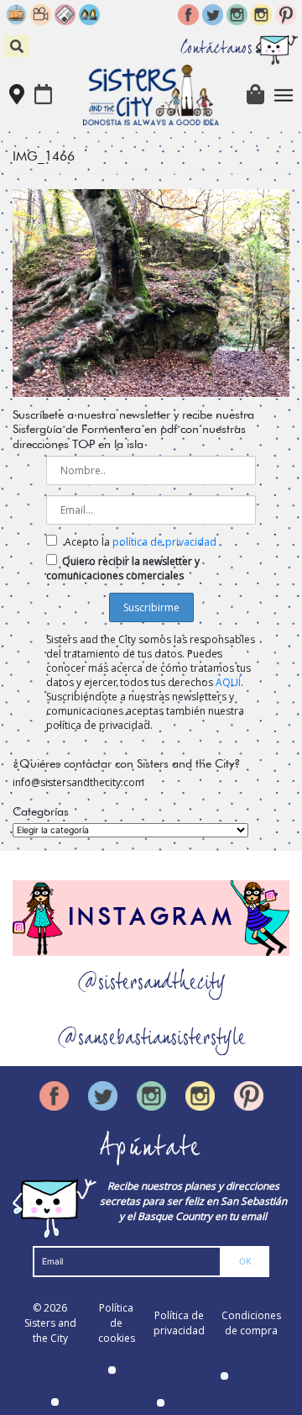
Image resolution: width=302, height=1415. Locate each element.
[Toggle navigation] (284, 95)
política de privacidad (164, 542)
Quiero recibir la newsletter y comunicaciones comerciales (123, 568)
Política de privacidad (179, 1323)
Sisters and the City (50, 1330)
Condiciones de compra (251, 1323)
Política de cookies (116, 1323)
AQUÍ (228, 682)
